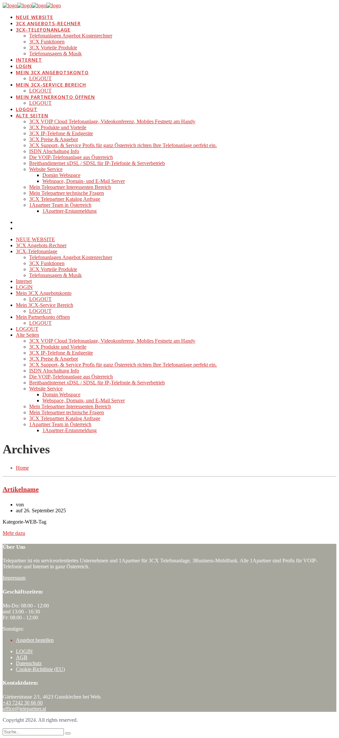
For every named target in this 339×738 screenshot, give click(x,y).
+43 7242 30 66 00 (23, 703)
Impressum (14, 578)
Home (22, 468)
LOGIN (24, 651)
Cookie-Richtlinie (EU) (40, 669)
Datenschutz (29, 663)
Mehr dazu (14, 533)
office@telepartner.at (24, 708)
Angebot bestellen (35, 640)
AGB (21, 657)
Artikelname (21, 489)
